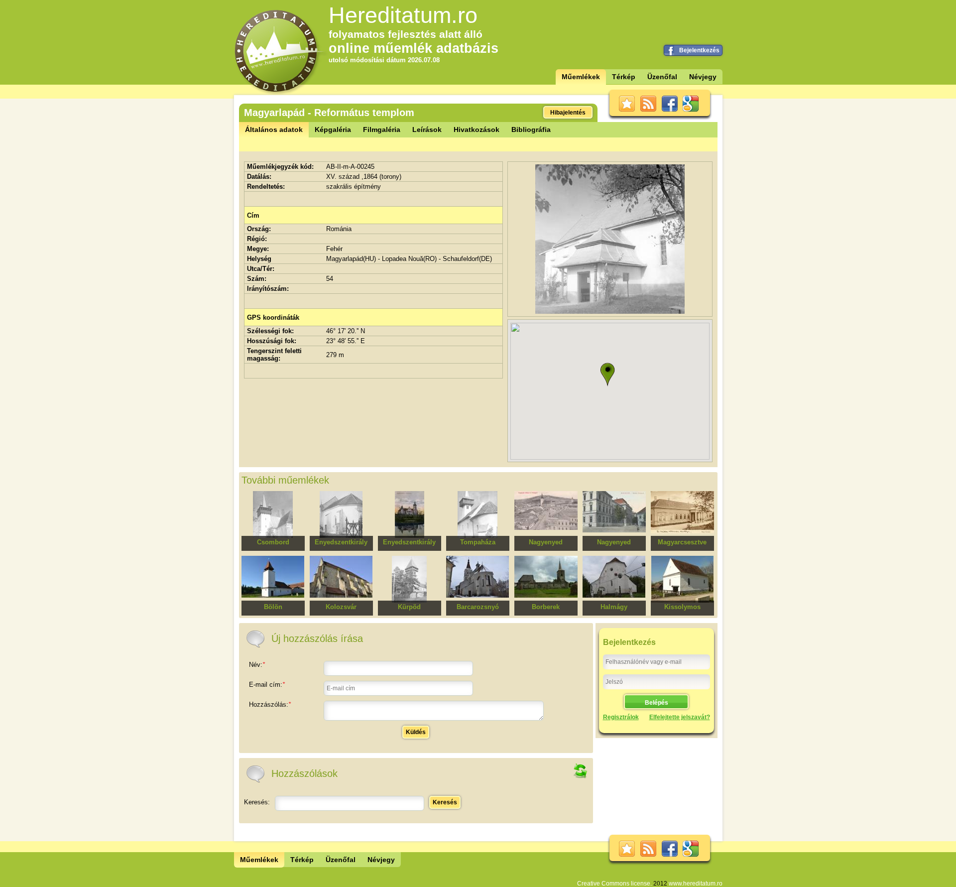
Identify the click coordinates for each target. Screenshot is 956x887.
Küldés (416, 732)
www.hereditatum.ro (695, 883)
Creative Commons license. (614, 883)
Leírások (427, 129)
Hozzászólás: (270, 704)
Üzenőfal (662, 77)
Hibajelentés (568, 112)
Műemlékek (581, 77)
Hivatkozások (476, 129)
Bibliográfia (531, 129)
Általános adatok (274, 129)
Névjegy (703, 77)
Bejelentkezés (699, 50)
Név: (257, 664)
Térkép (623, 77)
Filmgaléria (381, 129)
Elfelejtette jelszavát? (679, 717)
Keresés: (257, 802)
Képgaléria (333, 129)
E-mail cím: (267, 684)
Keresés (445, 802)
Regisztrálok (621, 717)
